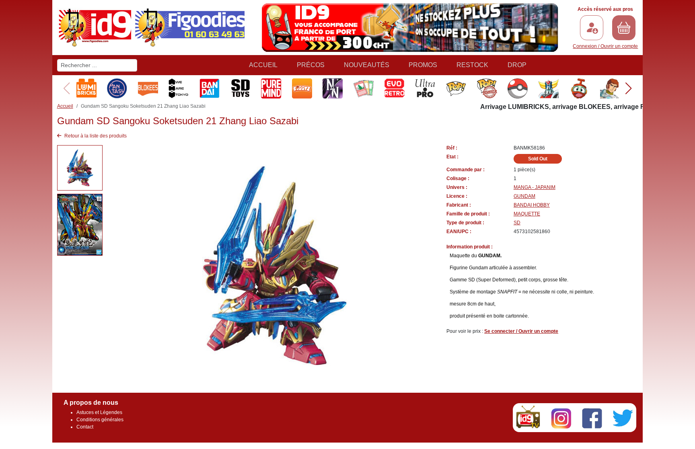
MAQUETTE (527, 214)
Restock (472, 65)
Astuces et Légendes (99, 412)
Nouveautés (366, 65)
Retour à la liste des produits (95, 136)
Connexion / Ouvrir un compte (605, 46)
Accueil (263, 65)
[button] (628, 88)
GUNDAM (524, 196)
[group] (85, 88)
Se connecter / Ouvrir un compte (521, 331)
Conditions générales (99, 419)
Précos (311, 65)
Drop (517, 65)
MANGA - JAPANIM (534, 187)
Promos (423, 65)
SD (517, 223)
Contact (84, 427)
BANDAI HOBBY (532, 205)
